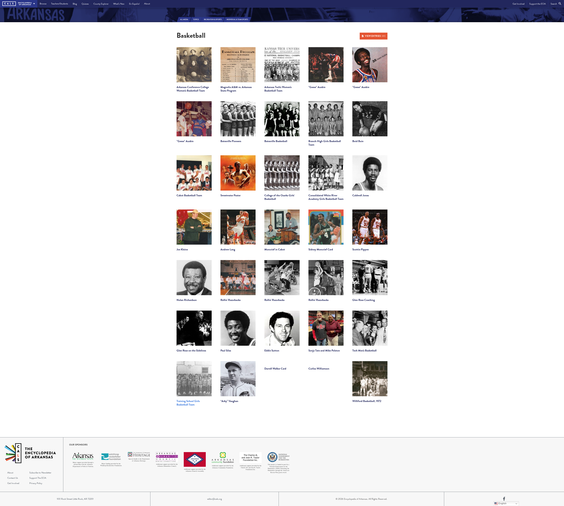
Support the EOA (537, 4)
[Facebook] (504, 499)
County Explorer (101, 4)
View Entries (375, 36)
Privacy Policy (35, 483)
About (147, 3)
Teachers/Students (59, 3)
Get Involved (518, 4)
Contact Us (12, 478)
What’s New (118, 4)
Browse (43, 3)
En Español (134, 4)
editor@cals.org (214, 499)
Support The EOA (37, 478)
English (502, 503)
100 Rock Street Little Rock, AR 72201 (75, 499)
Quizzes (85, 4)
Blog (75, 4)
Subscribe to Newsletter (40, 472)
